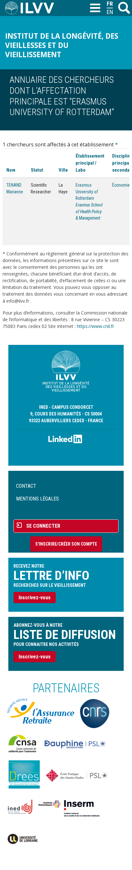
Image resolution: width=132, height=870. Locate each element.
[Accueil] (32, 8)
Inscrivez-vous (35, 597)
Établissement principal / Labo (90, 163)
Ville (63, 170)
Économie (121, 185)
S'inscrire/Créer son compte (66, 544)
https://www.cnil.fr (95, 326)
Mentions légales (37, 499)
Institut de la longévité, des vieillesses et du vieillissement (61, 45)
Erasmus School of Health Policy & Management (89, 211)
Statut (37, 170)
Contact (26, 486)
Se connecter (43, 526)
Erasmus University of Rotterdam (87, 192)
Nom (10, 170)
